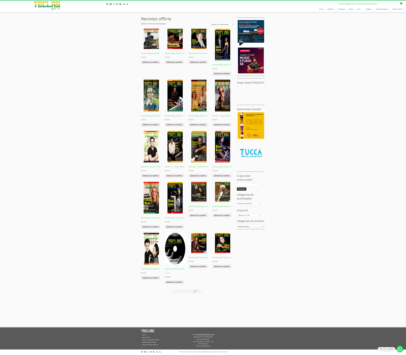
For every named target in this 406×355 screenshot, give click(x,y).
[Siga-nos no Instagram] (114, 4)
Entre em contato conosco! (150, 344)
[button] (400, 349)
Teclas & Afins (187, 352)
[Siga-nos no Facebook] (108, 4)
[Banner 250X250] (251, 125)
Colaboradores (382, 9)
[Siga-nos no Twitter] (117, 4)
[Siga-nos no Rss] (128, 4)
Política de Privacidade (149, 342)
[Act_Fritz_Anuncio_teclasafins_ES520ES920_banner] (251, 33)
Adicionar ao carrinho (150, 62)
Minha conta (397, 9)
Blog (351, 9)
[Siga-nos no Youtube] (111, 4)
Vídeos (368, 9)
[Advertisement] (251, 245)
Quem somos (146, 337)
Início (321, 9)
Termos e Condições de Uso (150, 340)
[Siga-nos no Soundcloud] (124, 4)
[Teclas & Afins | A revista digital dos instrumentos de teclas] (47, 6)
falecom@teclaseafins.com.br (205, 334)
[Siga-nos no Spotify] (121, 4)
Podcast (341, 9)
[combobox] (251, 225)
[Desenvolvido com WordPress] (204, 351)
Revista (331, 9)
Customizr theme (222, 352)
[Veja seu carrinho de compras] (401, 3)
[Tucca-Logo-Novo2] (251, 153)
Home (144, 335)
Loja (358, 9)
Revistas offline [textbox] (250, 226)
